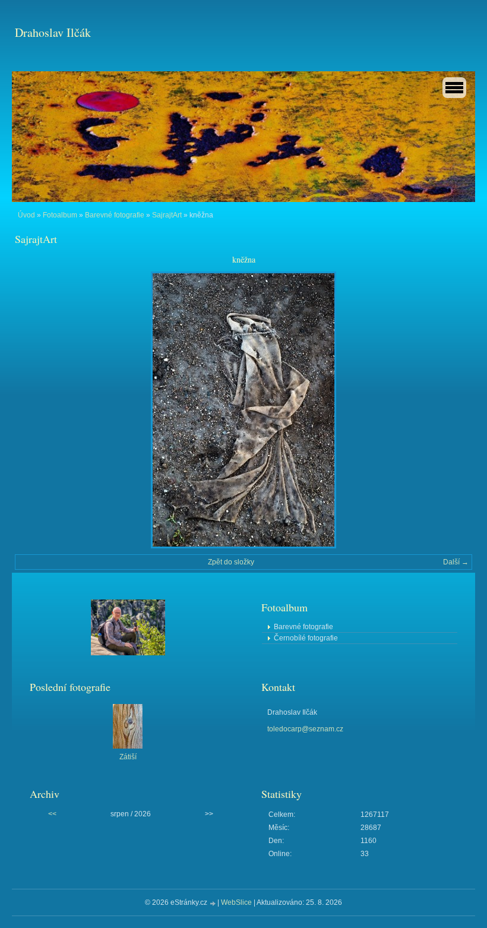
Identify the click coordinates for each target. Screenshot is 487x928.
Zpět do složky (231, 562)
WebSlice (236, 902)
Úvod (26, 215)
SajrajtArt (167, 215)
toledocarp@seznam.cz (305, 729)
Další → (456, 562)
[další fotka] (452, 410)
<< (52, 814)
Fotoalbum (60, 215)
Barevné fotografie (114, 215)
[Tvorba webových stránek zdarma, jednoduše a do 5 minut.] (213, 903)
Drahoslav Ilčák (53, 32)
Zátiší (128, 757)
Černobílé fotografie (306, 638)
